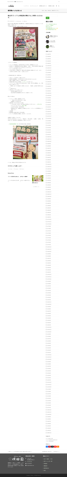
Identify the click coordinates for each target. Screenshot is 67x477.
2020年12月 (49, 136)
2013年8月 (49, 336)
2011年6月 (49, 396)
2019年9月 (49, 171)
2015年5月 (49, 290)
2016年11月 (49, 249)
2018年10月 (49, 196)
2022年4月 (49, 104)
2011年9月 (49, 389)
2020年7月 (49, 148)
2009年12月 (49, 432)
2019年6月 (49, 178)
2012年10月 (49, 359)
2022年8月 (49, 100)
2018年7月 (49, 203)
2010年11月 (49, 412)
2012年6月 (49, 368)
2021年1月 (49, 134)
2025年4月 (49, 79)
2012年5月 (49, 370)
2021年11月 (49, 116)
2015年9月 (49, 281)
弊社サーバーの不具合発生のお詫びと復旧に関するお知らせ (19, 451)
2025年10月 (49, 70)
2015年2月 (49, 297)
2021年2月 (49, 132)
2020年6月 (49, 150)
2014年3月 (49, 320)
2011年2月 (49, 405)
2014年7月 (49, 311)
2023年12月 (49, 88)
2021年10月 (49, 118)
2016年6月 (49, 260)
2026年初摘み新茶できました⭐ (52, 28)
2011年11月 (49, 384)
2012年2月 (49, 377)
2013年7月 (49, 338)
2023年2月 (49, 90)
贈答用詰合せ (46, 468)
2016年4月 (49, 265)
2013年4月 (49, 345)
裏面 (25, 105)
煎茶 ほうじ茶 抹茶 (48, 461)
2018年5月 (49, 207)
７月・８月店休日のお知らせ (13, 176)
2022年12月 (49, 93)
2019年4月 (49, 182)
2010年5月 (49, 425)
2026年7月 (49, 54)
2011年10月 (49, 386)
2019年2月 (49, 187)
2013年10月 (49, 331)
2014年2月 (49, 322)
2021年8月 (49, 120)
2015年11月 (49, 276)
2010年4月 (49, 428)
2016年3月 (49, 267)
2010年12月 (49, 409)
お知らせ (25, 21)
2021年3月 (49, 129)
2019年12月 (49, 164)
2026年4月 (49, 61)
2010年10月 (49, 414)
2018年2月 (49, 214)
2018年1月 (49, 217)
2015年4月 (49, 292)
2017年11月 (49, 221)
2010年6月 (49, 423)
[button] (56, 6)
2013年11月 (49, 329)
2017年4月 (49, 237)
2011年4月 (49, 400)
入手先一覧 (39, 104)
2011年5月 (49, 398)
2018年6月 (49, 205)
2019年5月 (49, 180)
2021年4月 (49, 127)
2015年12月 (49, 274)
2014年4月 (49, 318)
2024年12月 (49, 81)
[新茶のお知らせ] (37, 178)
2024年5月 (49, 86)
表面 (23, 105)
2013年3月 (49, 347)
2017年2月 (49, 242)
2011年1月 (49, 407)
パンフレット (24, 81)
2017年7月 (49, 230)
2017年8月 (49, 228)
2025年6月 (49, 74)
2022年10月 (49, 95)
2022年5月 (49, 102)
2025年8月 (49, 72)
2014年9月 (49, 306)
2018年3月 (49, 212)
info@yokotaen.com (30, 465)
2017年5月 (49, 235)
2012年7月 (49, 366)
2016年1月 (49, 272)
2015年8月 (49, 283)
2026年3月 (49, 63)
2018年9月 (49, 198)
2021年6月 (49, 125)
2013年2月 (49, 350)
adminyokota (19, 21)
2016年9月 (49, 253)
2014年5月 (49, 315)
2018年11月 (49, 194)
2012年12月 (49, 354)
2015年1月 (49, 299)
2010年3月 (49, 430)
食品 (45, 470)
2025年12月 (49, 65)
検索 (47, 17)
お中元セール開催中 (24, 176)
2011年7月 (49, 393)
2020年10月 (49, 141)
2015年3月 (49, 295)
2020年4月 (49, 155)
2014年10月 (49, 304)
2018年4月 (49, 210)
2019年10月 (49, 168)
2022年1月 (49, 111)
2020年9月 (49, 143)
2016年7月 (49, 258)
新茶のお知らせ (35, 182)
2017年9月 (49, 226)
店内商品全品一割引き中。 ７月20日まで (50, 451)
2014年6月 (49, 313)
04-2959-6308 (29, 461)
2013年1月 (49, 352)
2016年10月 (49, 251)
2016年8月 (49, 256)
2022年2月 (49, 109)
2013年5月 (49, 343)
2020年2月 (49, 159)
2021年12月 (49, 113)
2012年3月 (49, 375)
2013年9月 (49, 334)
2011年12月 (49, 382)
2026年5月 (49, 58)
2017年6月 (49, 233)
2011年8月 (49, 391)
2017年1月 (49, 244)
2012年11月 (49, 357)
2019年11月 (49, 166)
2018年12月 (49, 191)
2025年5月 (49, 77)
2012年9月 (49, 361)
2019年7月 (49, 175)
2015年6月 (49, 288)
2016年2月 (49, 269)
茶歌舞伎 (45, 463)
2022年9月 (49, 97)
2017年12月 (49, 219)
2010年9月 (49, 416)
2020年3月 (49, 157)
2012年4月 (49, 373)
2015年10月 (49, 279)
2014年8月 (49, 308)
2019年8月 (49, 173)
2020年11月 (49, 139)
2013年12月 (49, 327)
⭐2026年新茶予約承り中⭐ (51, 29)
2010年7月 (49, 421)
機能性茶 (45, 465)
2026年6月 (49, 56)
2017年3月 (49, 240)
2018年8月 (49, 201)
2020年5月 (49, 152)
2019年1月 (49, 189)
